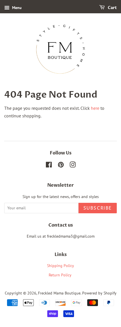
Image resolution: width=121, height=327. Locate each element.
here (95, 108)
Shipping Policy (60, 265)
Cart (112, 7)
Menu (16, 7)
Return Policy (61, 274)
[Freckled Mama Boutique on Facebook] (49, 165)
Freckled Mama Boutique (59, 293)
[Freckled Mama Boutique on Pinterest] (61, 165)
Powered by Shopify (99, 293)
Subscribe (97, 208)
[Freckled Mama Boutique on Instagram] (73, 165)
